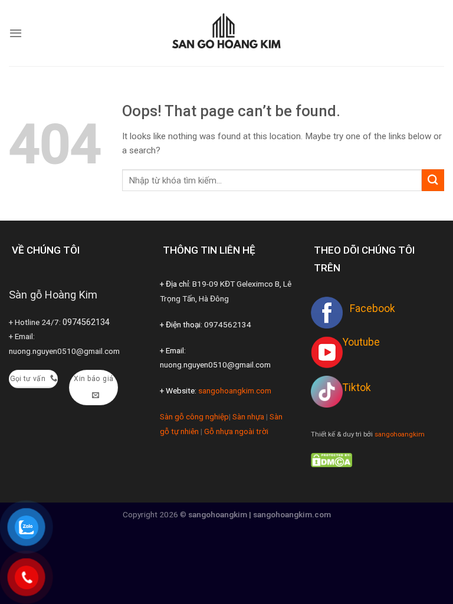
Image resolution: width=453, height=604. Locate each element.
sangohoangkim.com (234, 390)
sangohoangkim (400, 434)
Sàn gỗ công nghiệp (194, 416)
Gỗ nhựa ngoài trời (236, 431)
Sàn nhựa (248, 416)
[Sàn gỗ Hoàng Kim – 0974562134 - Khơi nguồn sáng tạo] (226, 33)
